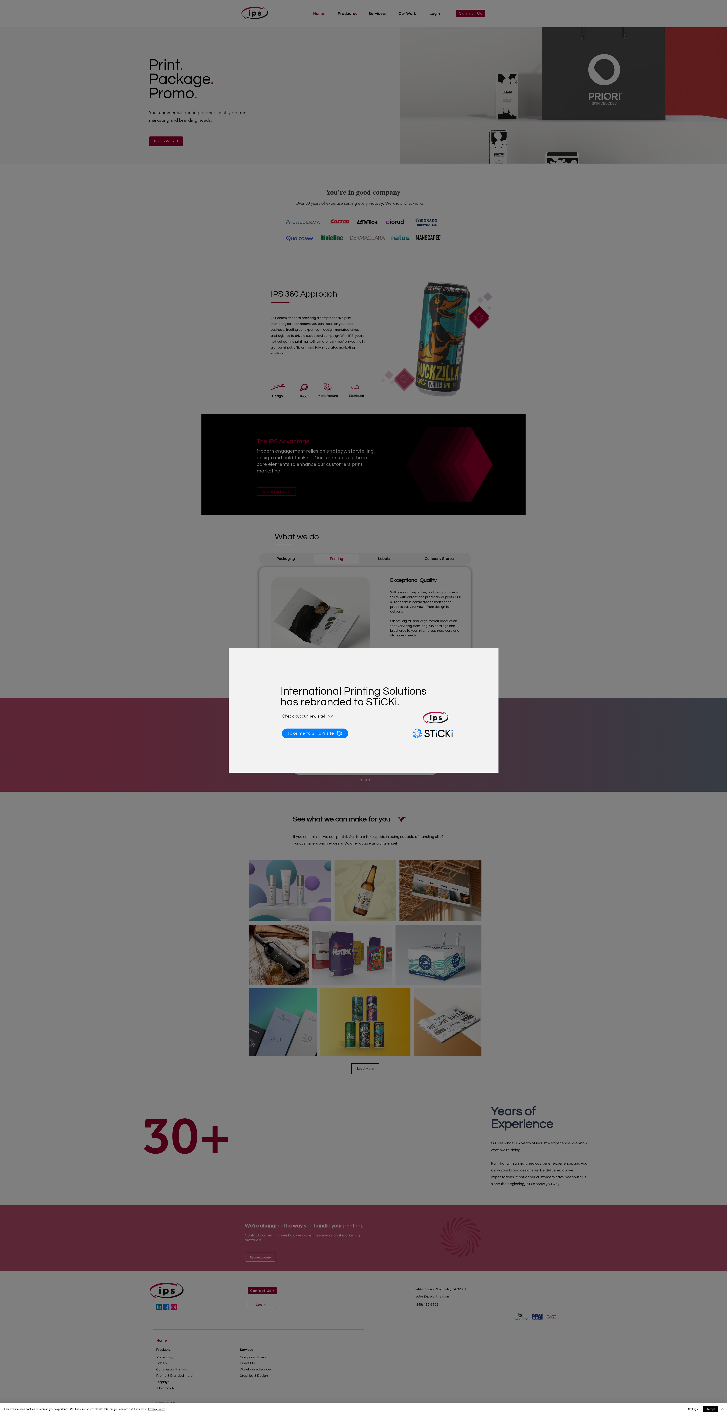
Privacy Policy (156, 1409)
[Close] (722, 1409)
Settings (693, 1409)
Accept (711, 1409)
